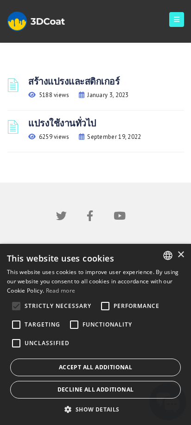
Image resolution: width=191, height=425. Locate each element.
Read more (61, 290)
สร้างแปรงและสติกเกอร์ (74, 81)
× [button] (180, 254)
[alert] (95, 334)
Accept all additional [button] (95, 367)
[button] (95, 409)
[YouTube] (119, 218)
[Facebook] (89, 218)
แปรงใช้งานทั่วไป (62, 123)
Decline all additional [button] (95, 389)
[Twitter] (61, 218)
